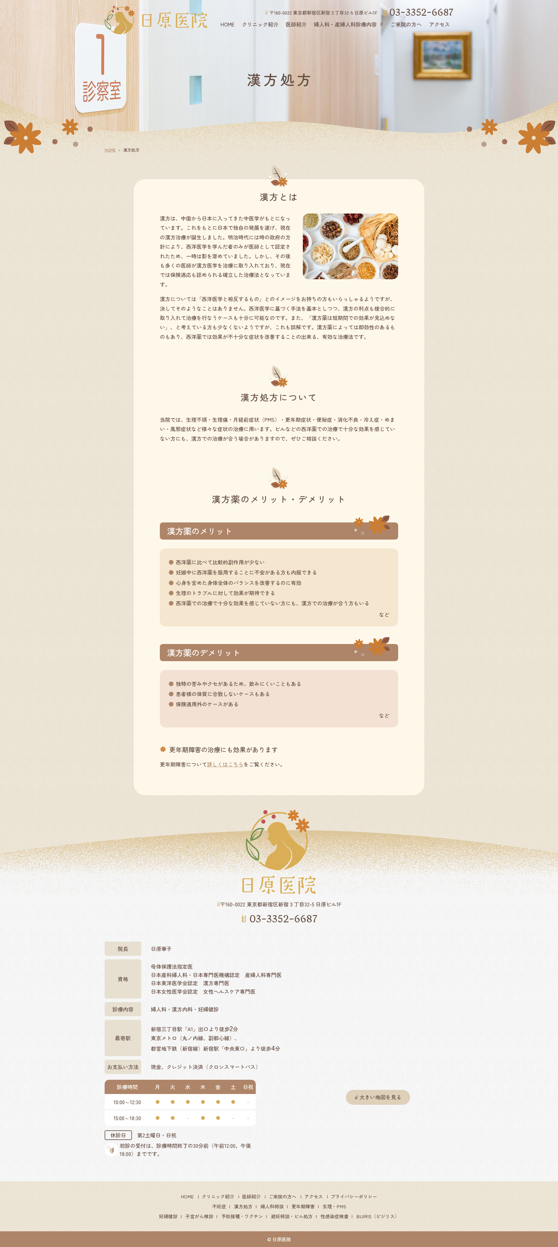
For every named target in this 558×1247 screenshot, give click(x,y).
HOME (228, 24)
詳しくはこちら (225, 764)
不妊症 (219, 1206)
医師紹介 (296, 24)
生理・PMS (334, 1206)
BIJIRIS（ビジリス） (377, 1216)
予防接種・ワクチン (242, 1216)
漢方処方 (243, 1206)
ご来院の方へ (406, 24)
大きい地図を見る (380, 1097)
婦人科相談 (272, 1206)
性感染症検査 (334, 1216)
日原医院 (281, 1239)
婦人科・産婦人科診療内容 (345, 24)
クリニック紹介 (260, 24)
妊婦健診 (168, 1216)
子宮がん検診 (199, 1216)
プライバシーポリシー (354, 1196)
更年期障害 (303, 1206)
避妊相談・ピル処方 (292, 1216)
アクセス (439, 24)
